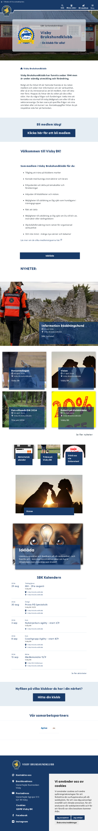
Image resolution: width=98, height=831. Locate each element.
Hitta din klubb (49, 697)
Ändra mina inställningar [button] (67, 823)
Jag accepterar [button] (63, 818)
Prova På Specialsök (36, 604)
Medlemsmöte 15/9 (35, 657)
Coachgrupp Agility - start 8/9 (42, 638)
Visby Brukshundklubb (35, 595)
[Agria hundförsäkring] (44, 728)
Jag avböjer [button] (78, 818)
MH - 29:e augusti (34, 586)
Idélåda (50, 255)
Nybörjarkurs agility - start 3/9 (42, 622)
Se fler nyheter (84, 434)
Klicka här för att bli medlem (49, 133)
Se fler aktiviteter (79, 673)
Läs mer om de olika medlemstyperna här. (40, 240)
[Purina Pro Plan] (54, 728)
